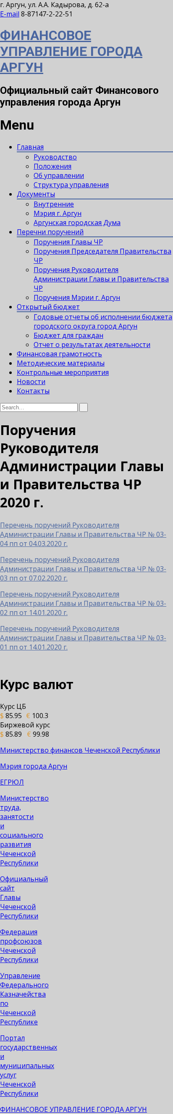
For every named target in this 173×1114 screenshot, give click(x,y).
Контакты (33, 390)
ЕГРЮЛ (12, 782)
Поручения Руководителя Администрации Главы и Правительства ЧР (101, 279)
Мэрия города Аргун (33, 766)
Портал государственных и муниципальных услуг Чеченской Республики (28, 1065)
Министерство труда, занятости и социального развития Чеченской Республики (24, 830)
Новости (31, 381)
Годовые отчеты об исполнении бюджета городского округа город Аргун (103, 321)
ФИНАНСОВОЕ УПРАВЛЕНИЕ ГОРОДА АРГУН (71, 51)
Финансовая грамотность (59, 353)
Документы (36, 194)
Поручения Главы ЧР (68, 242)
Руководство (55, 157)
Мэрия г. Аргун (57, 213)
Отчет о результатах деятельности (92, 344)
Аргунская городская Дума (77, 222)
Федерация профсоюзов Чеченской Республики (21, 945)
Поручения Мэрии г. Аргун (77, 297)
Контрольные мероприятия (63, 372)
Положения (52, 166)
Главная (30, 146)
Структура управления (71, 184)
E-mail (9, 14)
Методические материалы (61, 363)
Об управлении (59, 175)
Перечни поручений (50, 231)
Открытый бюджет (48, 306)
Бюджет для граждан (68, 335)
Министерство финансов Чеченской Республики (80, 750)
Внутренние (54, 204)
